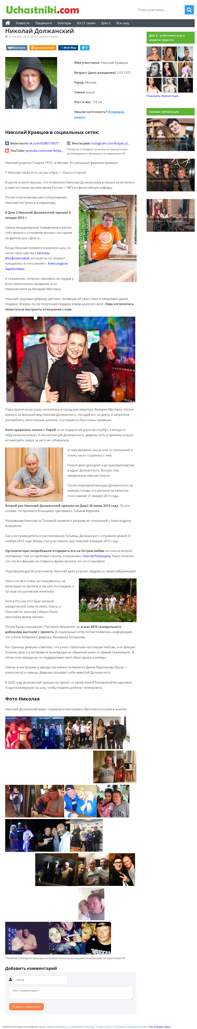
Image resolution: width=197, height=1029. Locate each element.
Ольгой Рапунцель (97, 556)
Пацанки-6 (43, 23)
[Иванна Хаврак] (169, 76)
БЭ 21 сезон (86, 23)
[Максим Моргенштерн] (154, 76)
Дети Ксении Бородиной (165, 221)
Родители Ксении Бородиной (168, 181)
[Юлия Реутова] (185, 60)
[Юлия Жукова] (169, 91)
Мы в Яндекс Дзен (159, 1026)
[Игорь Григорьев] (185, 91)
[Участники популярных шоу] (43, 10)
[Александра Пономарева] (154, 60)
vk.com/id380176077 (44, 143)
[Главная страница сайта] (7, 23)
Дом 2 (106, 23)
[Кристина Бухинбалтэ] (185, 76)
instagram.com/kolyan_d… (111, 143)
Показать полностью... (163, 96)
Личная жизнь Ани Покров (167, 140)
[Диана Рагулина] (169, 60)
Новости (22, 23)
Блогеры (64, 23)
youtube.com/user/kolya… (45, 151)
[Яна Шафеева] (154, 91)
